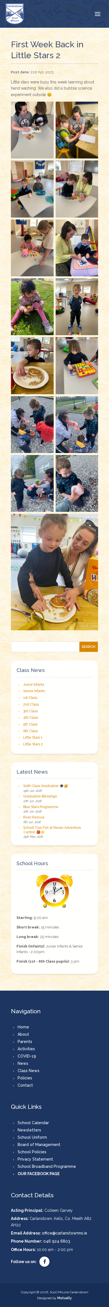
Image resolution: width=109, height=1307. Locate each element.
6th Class (30, 731)
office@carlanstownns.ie (64, 1233)
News (23, 1063)
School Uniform (32, 1137)
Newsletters (29, 1130)
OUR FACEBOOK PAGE (39, 1173)
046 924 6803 (56, 1241)
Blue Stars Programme (40, 807)
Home (23, 1027)
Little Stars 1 (32, 737)
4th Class (30, 718)
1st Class (30, 698)
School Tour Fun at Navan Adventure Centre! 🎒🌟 (52, 830)
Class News (28, 1070)
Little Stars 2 (33, 744)
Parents (25, 1041)
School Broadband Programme (47, 1166)
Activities (26, 1049)
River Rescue (33, 817)
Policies (25, 1078)
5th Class (30, 724)
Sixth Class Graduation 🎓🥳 (45, 786)
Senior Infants (34, 691)
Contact (25, 1085)
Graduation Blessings (40, 796)
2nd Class (31, 704)
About (23, 1034)
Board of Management (39, 1144)
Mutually (64, 1298)
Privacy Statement (35, 1159)
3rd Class (30, 711)
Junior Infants (33, 685)
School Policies (32, 1152)
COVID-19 (27, 1056)
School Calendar (33, 1123)
